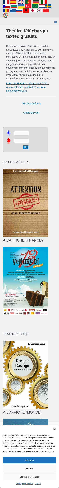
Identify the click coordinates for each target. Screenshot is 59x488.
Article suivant (31, 112)
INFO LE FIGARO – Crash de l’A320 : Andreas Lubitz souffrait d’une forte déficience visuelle (27, 87)
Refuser (29, 468)
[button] (54, 429)
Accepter (29, 460)
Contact (38, 484)
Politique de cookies (24, 484)
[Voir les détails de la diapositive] (25, 280)
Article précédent (31, 103)
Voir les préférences (29, 477)
